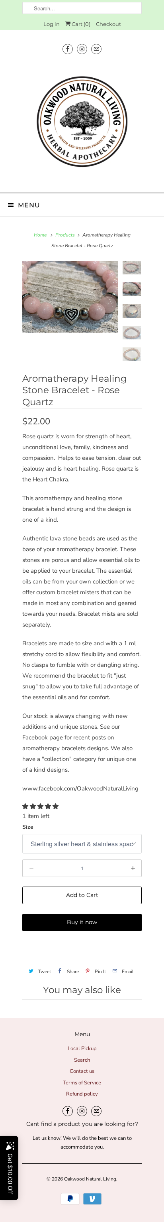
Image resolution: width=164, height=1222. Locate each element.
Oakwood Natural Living (90, 1179)
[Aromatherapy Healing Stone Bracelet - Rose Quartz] (70, 297)
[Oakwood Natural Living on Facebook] (67, 49)
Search (82, 1060)
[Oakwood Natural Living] (82, 124)
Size (27, 827)
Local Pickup (82, 1048)
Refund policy (82, 1094)
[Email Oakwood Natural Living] (96, 49)
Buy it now (82, 922)
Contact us (82, 1071)
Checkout (108, 24)
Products (65, 235)
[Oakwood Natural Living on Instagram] (82, 49)
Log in (51, 24)
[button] (41, 806)
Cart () (80, 24)
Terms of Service (82, 1082)
